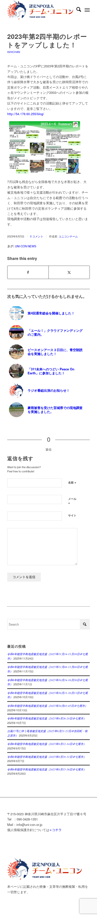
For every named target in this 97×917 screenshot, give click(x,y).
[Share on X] (69, 272)
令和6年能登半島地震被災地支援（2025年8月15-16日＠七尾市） (46, 769)
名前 (72, 482)
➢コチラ (55, 829)
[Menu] (87, 10)
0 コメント (36, 236)
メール (72, 501)
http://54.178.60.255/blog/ (25, 113)
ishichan (13, 52)
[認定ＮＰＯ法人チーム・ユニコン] (40, 10)
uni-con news (25, 246)
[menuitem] (76, 10)
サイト (72, 515)
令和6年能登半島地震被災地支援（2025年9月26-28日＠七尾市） (46, 718)
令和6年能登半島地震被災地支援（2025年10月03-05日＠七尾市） (47, 706)
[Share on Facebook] (27, 272)
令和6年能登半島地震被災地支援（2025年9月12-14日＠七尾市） (46, 744)
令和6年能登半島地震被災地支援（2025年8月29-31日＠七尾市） (46, 757)
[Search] (76, 10)
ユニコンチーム (68, 236)
